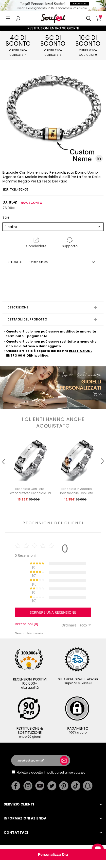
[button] (8, 18)
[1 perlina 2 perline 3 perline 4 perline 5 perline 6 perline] (53, 226)
